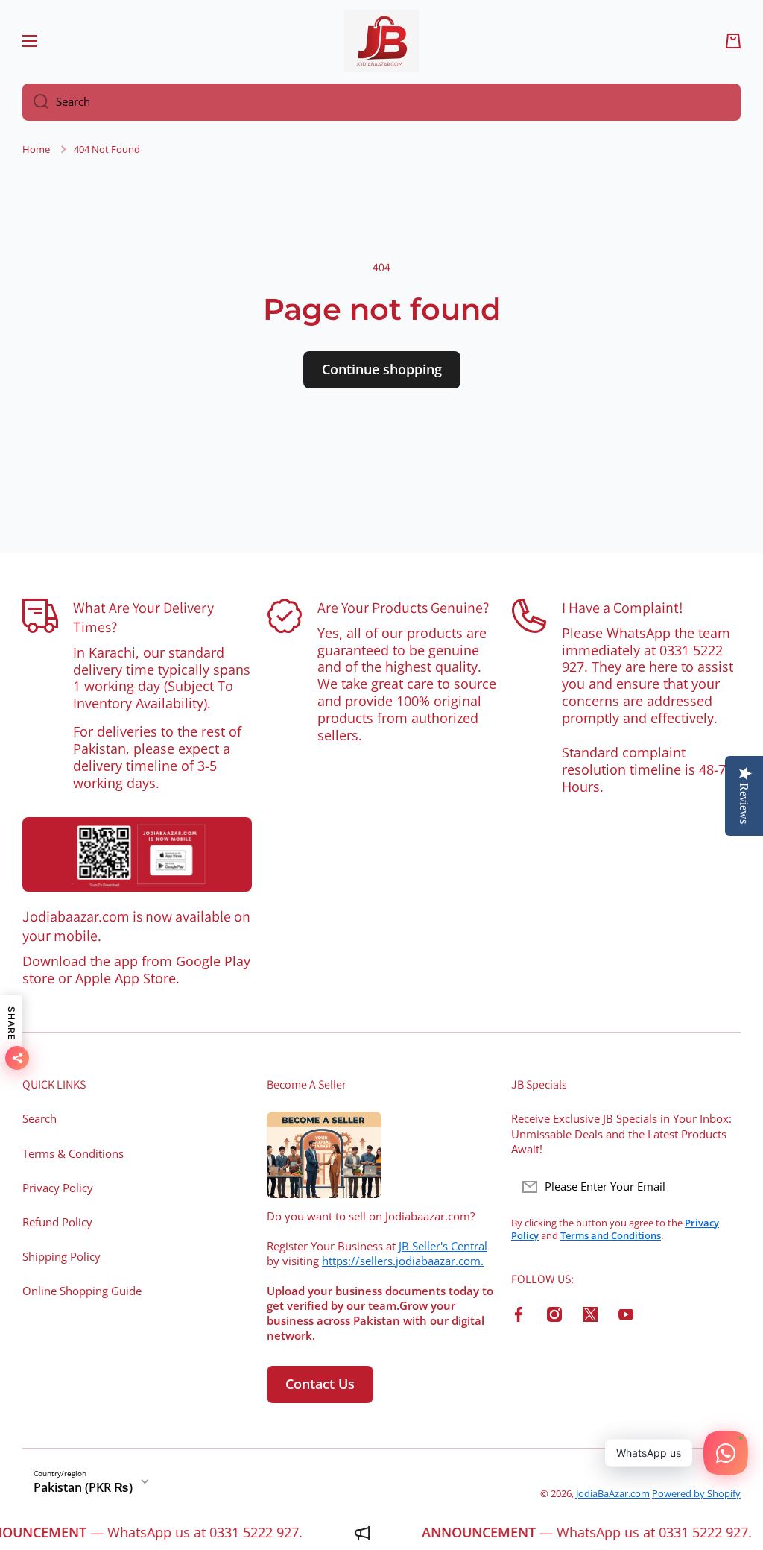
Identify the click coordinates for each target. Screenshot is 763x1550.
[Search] (35, 102)
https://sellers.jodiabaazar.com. (403, 1261)
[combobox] (381, 102)
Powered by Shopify (696, 1493)
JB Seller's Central (443, 1246)
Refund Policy (57, 1222)
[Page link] (137, 854)
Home (36, 149)
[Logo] (381, 41)
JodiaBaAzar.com (613, 1493)
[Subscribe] (722, 1187)
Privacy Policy (57, 1188)
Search (39, 1119)
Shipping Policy (61, 1256)
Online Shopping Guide (82, 1291)
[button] (733, 41)
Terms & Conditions (73, 1154)
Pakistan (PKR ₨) (83, 1487)
